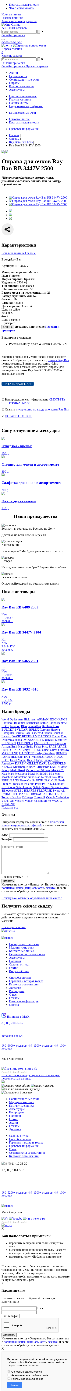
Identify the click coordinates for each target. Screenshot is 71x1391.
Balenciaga (32, 722)
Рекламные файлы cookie (27, 1378)
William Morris (42, 800)
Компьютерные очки (22, 112)
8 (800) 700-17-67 (12, 1023)
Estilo (29, 746)
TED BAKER (21, 794)
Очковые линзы (19, 119)
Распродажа (16, 991)
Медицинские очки (21, 947)
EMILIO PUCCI (44, 743)
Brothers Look (50, 726)
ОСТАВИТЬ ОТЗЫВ (18, 416)
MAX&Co (57, 770)
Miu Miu (54, 773)
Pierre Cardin (27, 780)
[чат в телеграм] (34, 1218)
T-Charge (27, 797)
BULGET (8, 729)
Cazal (27, 733)
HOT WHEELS (34, 756)
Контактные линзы (21, 950)
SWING (7, 794)
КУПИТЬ (8, 326)
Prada (61, 780)
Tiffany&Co (37, 794)
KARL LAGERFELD (52, 763)
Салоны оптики (19, 964)
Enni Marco (18, 746)
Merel (31, 773)
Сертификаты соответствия (27, 954)
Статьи (13, 967)
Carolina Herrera (50, 729)
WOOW (57, 800)
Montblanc (20, 777)
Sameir (46, 787)
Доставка (15, 987)
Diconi (56, 736)
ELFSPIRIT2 (25, 743)
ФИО (5, 835)
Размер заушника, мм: (17, 296)
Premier (6, 783)
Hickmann (17, 756)
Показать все (10, 807)
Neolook (46, 777)
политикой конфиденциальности (23, 887)
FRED (5, 749)
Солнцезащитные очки (24, 944)
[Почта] (7, 45)
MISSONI (42, 773)
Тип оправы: (10, 285)
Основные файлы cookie (26, 1371)
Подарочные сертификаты (26, 106)
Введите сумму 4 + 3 (15, 876)
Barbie (44, 722)
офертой (36, 825)
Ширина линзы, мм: (15, 289)
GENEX (15, 749)
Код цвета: (9, 282)
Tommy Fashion (11, 797)
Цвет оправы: (11, 306)
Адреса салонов (12, 48)
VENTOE (8, 800)
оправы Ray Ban (58, 360)
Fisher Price (41, 746)
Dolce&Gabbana (12, 739)
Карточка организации (24, 984)
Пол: (5, 275)
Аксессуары (17, 957)
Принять (14, 1385)
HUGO (49, 756)
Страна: (7, 302)
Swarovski (59, 790)
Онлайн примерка (13, 35)
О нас (12, 994)
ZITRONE (8, 804)
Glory (25, 749)
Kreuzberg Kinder (24, 766)
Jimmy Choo (51, 760)
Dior (64, 736)
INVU (31, 760)
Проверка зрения (37, 66)
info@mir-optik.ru (12, 1035)
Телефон (7, 839)
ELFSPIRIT (9, 743)
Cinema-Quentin (42, 733)
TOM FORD (54, 794)
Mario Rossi (17, 770)
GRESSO (35, 749)
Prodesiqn (17, 783)
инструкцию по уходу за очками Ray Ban (42, 409)
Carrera (19, 733)
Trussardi (39, 797)
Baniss (52, 722)
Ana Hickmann (27, 719)
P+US (45, 783)
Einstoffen (61, 739)
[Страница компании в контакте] (29, 45)
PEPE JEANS (10, 780)
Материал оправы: (15, 272)
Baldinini (19, 722)
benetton (15, 726)
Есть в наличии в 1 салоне (19, 253)
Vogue (29, 800)
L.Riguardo (42, 766)
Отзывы (14, 998)
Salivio (37, 787)
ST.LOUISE (44, 790)
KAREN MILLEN (26, 763)
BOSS (5, 726)
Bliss (24, 726)
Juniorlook (8, 763)
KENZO (7, 766)
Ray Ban (57, 777)
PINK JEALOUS (47, 780)
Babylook (7, 722)
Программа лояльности (24, 4)
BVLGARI (21, 729)
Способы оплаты (20, 977)
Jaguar (39, 760)
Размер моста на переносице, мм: (24, 292)
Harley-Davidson (44, 753)
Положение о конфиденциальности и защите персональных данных (31, 1077)
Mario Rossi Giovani (38, 770)
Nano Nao (34, 777)
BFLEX (34, 729)
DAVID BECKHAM (24, 736)
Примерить (9, 323)
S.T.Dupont (57, 783)
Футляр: (7, 299)
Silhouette (7, 790)
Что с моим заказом (21, 8)
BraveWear (34, 726)
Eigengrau (48, 739)
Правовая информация (23, 128)
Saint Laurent (24, 787)
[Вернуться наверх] (7, 1225)
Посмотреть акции (14, 927)
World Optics (9, 719)
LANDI (55, 766)
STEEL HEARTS (25, 790)
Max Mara (8, 773)
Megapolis (21, 773)
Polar (38, 783)
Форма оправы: (12, 279)
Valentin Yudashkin (57, 797)
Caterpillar (8, 733)
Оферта (14, 1004)
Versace (19, 800)
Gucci (45, 749)
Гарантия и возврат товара (26, 981)
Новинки (15, 961)
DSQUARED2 (32, 739)
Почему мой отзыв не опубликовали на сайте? (32, 898)
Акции (13, 1122)
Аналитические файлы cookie (29, 1375)
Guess (53, 749)
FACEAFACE (58, 746)
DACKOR (44, 736)
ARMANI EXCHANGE (52, 719)
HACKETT (26, 753)
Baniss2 (62, 722)
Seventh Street (60, 787)
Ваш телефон (10, 1316)
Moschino (7, 777)
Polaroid (29, 783)
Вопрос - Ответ (19, 971)
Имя (40, 1308)
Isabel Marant (18, 760)
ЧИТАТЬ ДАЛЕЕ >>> (17, 383)
